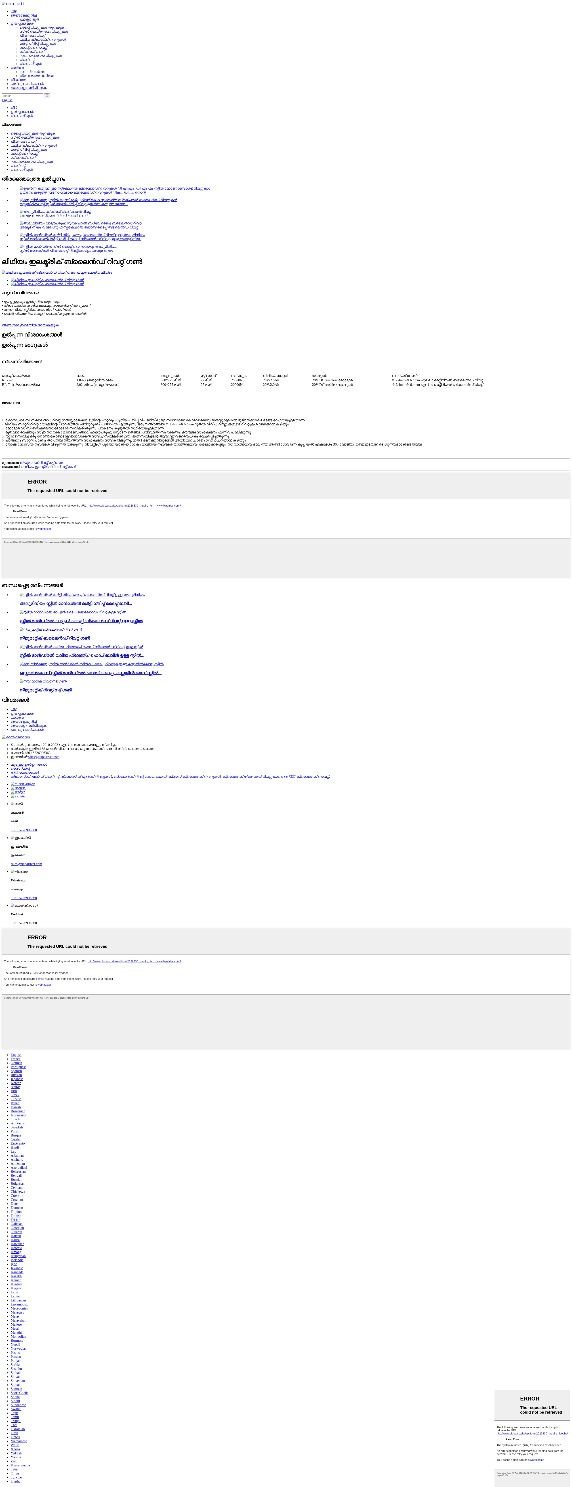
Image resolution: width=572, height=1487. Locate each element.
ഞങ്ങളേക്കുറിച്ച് (24, 15)
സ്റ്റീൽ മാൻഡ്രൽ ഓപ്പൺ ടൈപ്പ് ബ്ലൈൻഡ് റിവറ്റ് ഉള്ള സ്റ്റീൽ (81, 620)
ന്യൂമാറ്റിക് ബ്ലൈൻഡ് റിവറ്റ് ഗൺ (55, 638)
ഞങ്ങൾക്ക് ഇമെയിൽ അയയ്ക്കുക (30, 325)
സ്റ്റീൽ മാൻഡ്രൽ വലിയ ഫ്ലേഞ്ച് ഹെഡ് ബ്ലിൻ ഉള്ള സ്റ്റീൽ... (82, 655)
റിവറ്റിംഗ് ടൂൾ (31, 63)
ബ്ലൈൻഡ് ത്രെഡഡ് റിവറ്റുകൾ (251, 776)
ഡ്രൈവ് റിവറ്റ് (32, 51)
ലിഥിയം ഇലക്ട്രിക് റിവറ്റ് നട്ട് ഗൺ (48, 467)
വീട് (14, 11)
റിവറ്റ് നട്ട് (27, 59)
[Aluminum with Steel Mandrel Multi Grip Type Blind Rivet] (82, 595)
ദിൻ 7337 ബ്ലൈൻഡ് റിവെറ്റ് (305, 776)
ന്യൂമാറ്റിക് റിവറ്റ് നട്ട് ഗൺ (41, 463)
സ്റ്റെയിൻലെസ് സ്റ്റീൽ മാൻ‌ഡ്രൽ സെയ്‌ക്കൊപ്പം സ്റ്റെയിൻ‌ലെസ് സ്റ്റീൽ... (91, 672)
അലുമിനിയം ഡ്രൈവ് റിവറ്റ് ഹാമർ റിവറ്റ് (53, 216)
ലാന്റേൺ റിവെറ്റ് (33, 47)
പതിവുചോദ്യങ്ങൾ (27, 84)
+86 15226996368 (24, 830)
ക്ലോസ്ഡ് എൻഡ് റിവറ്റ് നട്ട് (35, 776)
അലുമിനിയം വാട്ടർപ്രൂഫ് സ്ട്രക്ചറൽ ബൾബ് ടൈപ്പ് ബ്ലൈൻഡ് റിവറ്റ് (79, 227)
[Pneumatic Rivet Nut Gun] (43, 681)
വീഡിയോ (19, 80)
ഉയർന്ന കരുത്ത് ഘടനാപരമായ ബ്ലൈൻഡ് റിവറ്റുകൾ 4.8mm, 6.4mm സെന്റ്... (84, 192)
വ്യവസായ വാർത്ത (37, 76)
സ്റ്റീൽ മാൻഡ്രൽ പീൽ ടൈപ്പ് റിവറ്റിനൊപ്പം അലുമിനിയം (66, 250)
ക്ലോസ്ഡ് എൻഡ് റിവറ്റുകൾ (86, 776)
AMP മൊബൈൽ (25, 772)
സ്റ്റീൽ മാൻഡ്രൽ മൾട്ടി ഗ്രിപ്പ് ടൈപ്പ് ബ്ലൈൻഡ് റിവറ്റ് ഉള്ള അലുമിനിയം (80, 239)
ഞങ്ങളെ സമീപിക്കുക (28, 88)
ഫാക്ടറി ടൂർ (29, 19)
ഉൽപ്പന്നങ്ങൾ (22, 23)
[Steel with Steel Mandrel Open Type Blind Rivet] (73, 612)
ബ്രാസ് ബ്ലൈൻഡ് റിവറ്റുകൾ (194, 776)
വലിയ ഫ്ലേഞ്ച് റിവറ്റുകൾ (43, 39)
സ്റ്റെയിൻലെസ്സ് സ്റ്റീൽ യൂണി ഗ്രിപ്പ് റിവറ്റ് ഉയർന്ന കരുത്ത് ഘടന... (74, 204)
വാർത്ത (17, 68)
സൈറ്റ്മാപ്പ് (20, 768)
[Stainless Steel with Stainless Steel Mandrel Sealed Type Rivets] (92, 664)
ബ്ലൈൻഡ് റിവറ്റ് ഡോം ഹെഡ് (140, 776)
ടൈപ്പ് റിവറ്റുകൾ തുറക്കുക (42, 27)
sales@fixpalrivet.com (43, 757)
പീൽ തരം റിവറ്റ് (32, 35)
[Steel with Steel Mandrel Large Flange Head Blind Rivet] (81, 647)
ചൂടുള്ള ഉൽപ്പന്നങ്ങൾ (29, 764)
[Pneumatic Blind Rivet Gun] (51, 629)
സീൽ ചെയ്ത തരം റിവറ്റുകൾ (44, 31)
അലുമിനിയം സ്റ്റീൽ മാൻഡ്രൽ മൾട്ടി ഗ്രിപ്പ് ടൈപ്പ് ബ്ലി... (76, 603)
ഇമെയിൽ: (19, 757)
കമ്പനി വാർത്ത (32, 72)
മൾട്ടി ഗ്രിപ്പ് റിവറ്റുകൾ (38, 43)
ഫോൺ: (17, 753)
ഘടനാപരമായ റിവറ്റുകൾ (41, 55)
